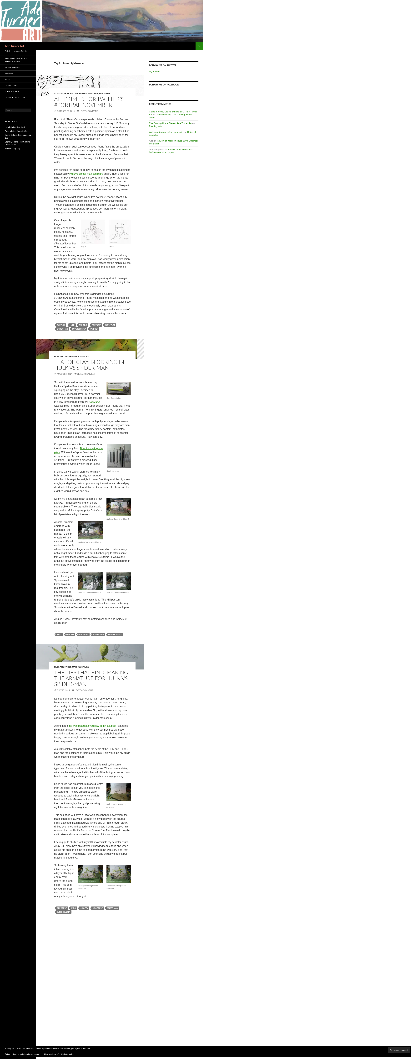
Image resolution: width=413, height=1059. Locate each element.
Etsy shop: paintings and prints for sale (17, 60)
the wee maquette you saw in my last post (93, 725)
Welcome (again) (12, 149)
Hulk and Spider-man (75, 93)
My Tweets (154, 71)
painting (83, 325)
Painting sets (155, 126)
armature (62, 908)
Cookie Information (15, 98)
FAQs (7, 79)
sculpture (110, 325)
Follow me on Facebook (164, 84)
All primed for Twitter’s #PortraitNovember (89, 102)
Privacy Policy (12, 92)
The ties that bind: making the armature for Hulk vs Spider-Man (91, 678)
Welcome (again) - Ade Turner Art (166, 132)
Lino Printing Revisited (15, 127)
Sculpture (104, 93)
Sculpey (70, 634)
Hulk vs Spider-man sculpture (86, 173)
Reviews (9, 73)
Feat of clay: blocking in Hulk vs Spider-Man (89, 364)
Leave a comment (89, 111)
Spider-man (62, 329)
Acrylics (59, 93)
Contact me (10, 86)
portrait (96, 325)
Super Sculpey (79, 329)
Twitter (94, 329)
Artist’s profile (13, 67)
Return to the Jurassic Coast (17, 131)
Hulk (72, 325)
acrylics (61, 325)
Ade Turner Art (14, 46)
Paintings (93, 93)
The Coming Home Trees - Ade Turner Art (170, 123)
